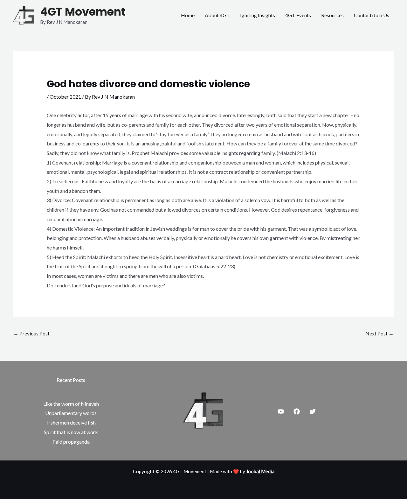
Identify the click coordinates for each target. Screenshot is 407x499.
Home (188, 15)
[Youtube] (281, 411)
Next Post (379, 333)
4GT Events (298, 15)
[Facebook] (296, 411)
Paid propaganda (71, 442)
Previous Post (31, 333)
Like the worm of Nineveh (71, 404)
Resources (332, 15)
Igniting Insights (257, 15)
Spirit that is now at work (71, 432)
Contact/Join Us (371, 15)
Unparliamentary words (71, 413)
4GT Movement (83, 11)
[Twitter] (312, 411)
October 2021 (65, 97)
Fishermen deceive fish (71, 422)
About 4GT (217, 15)
